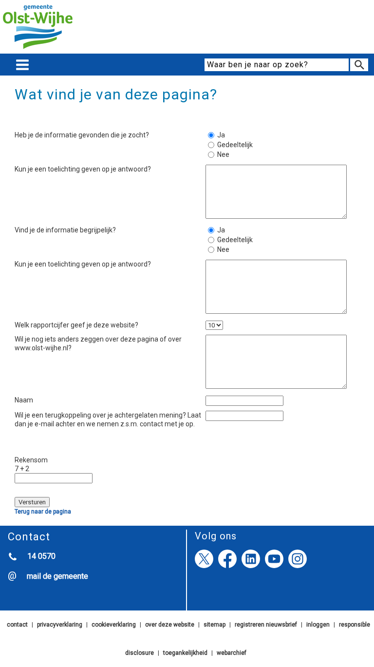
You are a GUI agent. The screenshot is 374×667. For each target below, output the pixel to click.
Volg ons (216, 536)
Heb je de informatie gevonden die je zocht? (82, 135)
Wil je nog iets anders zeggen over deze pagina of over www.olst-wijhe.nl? (98, 343)
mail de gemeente (57, 576)
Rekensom (31, 460)
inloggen (318, 624)
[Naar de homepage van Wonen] (37, 49)
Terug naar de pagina (43, 511)
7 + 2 (22, 469)
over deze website (169, 624)
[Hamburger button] (22, 65)
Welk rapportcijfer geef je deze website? (76, 325)
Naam (24, 400)
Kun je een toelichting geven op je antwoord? (83, 169)
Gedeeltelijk (230, 145)
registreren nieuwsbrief (266, 624)
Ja (221, 135)
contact (17, 624)
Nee (223, 154)
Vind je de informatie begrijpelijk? (65, 230)
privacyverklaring (59, 624)
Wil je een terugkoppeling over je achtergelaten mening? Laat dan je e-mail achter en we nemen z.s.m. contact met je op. (108, 419)
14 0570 (41, 556)
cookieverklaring (114, 624)
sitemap (214, 624)
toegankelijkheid (185, 652)
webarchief (231, 652)
